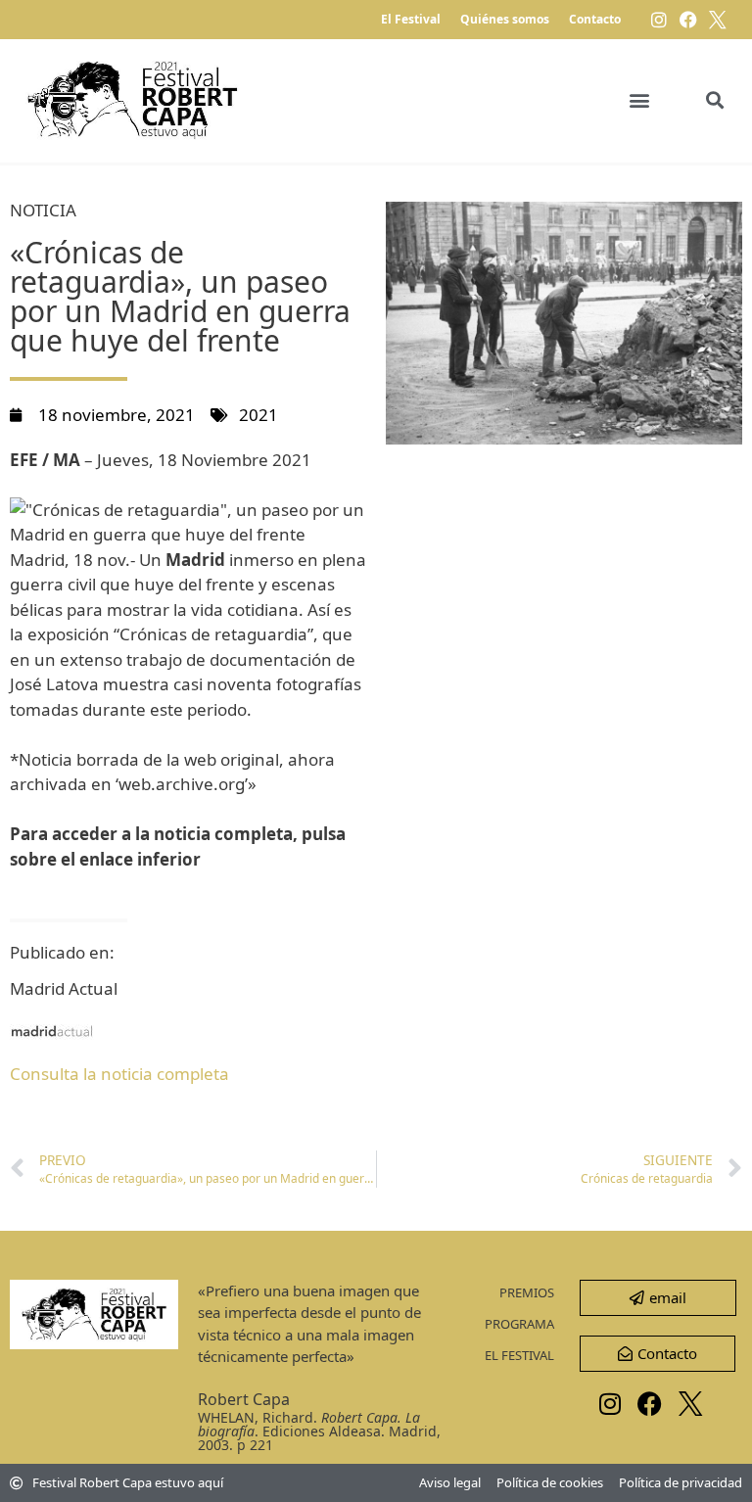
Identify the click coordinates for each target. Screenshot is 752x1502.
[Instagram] (659, 19)
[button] (639, 100)
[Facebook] (688, 19)
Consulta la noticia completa (119, 1073)
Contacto (595, 19)
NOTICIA (43, 210)
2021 (258, 414)
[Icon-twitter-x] (718, 19)
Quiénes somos (504, 19)
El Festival (411, 19)
